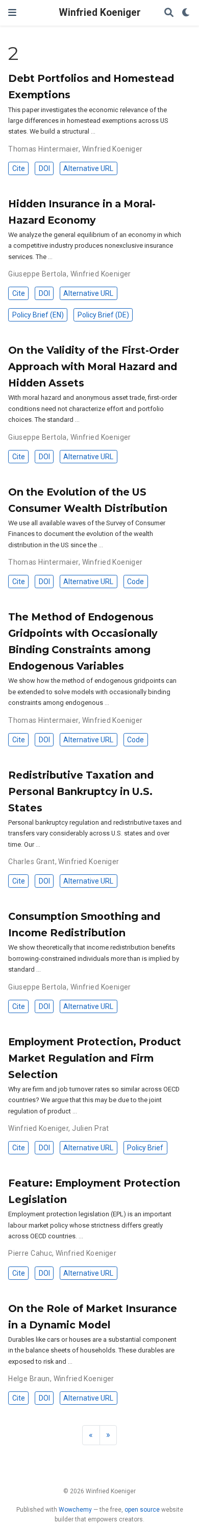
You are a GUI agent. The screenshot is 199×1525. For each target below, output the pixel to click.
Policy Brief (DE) (103, 315)
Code (135, 581)
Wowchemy (75, 1509)
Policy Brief (145, 1148)
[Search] (168, 13)
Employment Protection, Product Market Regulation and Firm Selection (94, 1058)
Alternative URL (88, 168)
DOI (44, 168)
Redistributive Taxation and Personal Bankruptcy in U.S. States (81, 791)
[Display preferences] (186, 13)
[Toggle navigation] (12, 12)
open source (142, 1509)
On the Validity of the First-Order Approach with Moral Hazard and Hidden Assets (93, 366)
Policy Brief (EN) (38, 315)
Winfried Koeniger (100, 12)
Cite (18, 168)
